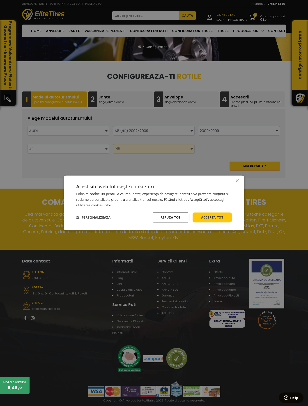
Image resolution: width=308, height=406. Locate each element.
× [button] (237, 180)
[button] (93, 217)
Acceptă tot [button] (212, 217)
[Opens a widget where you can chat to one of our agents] (291, 398)
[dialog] (154, 203)
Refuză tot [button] (171, 217)
